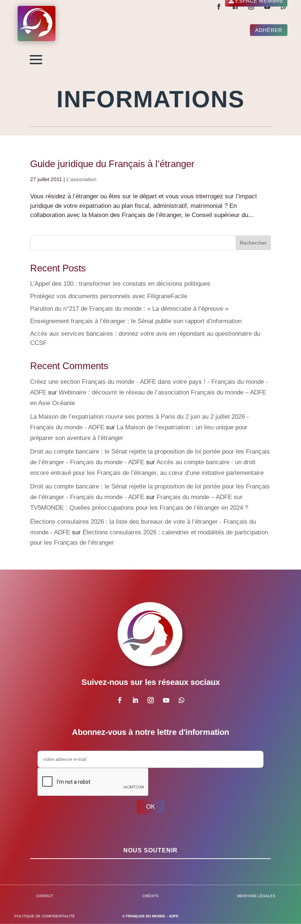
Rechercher (253, 243)
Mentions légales (256, 896)
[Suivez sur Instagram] (251, 6)
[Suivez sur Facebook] (218, 6)
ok (150, 806)
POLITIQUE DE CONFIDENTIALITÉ (44, 916)
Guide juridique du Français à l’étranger (112, 163)
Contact (44, 896)
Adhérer (268, 30)
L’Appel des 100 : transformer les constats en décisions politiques (120, 283)
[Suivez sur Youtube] (267, 6)
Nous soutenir (150, 850)
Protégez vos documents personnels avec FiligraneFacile (108, 296)
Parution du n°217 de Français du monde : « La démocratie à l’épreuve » (129, 308)
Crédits (150, 896)
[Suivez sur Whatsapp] (283, 6)
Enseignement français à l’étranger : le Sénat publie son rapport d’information (136, 321)
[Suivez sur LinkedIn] (235, 6)
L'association (81, 179)
